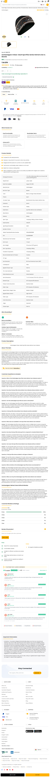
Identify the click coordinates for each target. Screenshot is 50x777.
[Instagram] (5, 769)
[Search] (47, 5)
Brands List (28, 687)
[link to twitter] (28, 37)
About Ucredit (29, 696)
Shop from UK (14, 758)
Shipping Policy (5, 701)
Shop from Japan (22, 758)
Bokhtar (3, 743)
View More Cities (6, 745)
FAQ (27, 694)
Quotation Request (6, 690)
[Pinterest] (13, 769)
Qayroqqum (4, 741)
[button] (39, 1)
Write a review (5, 537)
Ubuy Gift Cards (29, 698)
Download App (29, 685)
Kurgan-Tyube (5, 734)
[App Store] (30, 731)
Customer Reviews (30, 690)
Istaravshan (4, 737)
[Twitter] (10, 769)
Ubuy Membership (6, 705)
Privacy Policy (16, 766)
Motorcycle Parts (17, 7)
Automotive (9, 7)
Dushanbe (4, 728)
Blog (27, 701)
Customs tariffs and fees (8, 698)
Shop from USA (6, 758)
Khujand (3, 730)
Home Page (4, 7)
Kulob (3, 732)
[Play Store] (38, 731)
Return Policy (29, 692)
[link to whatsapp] (21, 37)
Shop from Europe (25, 760)
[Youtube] (8, 769)
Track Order (4, 696)
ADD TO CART (13, 774)
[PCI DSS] (5, 752)
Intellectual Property (6, 692)
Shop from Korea (43, 758)
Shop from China (6, 760)
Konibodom (4, 739)
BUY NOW (37, 774)
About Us (4, 685)
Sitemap (4, 694)
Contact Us (4, 687)
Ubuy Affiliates (29, 703)
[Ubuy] (5, 1)
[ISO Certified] (14, 752)
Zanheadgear (5, 10)
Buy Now (19, 115)
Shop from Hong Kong (33, 758)
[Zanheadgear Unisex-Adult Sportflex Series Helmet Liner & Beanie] (25, 25)
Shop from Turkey (15, 760)
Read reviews (43, 570)
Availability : (4, 67)
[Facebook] (3, 769)
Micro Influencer (5, 703)
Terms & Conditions (7, 766)
